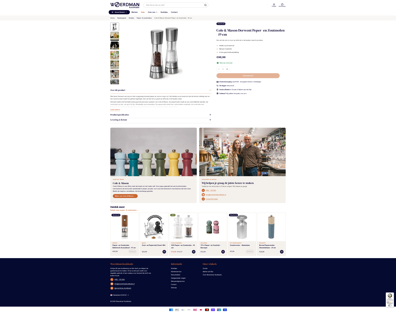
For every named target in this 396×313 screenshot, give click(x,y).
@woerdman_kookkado (122, 288)
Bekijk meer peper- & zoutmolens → (124, 210)
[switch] (390, 305)
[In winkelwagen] (132, 251)
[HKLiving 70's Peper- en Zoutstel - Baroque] (213, 227)
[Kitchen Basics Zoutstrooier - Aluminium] (242, 227)
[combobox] (175, 5)
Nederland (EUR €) (120, 295)
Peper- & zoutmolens (144, 18)
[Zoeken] (205, 5)
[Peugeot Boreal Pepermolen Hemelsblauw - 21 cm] (271, 227)
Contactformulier (212, 199)
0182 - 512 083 (211, 190)
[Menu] (392, 291)
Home (112, 18)
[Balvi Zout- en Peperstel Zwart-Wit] (154, 227)
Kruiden (131, 18)
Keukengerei (121, 18)
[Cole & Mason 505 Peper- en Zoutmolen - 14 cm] (183, 227)
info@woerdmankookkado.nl (216, 195)
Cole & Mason (121, 183)
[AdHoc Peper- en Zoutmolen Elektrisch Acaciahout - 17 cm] (124, 227)
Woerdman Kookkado (123, 301)
